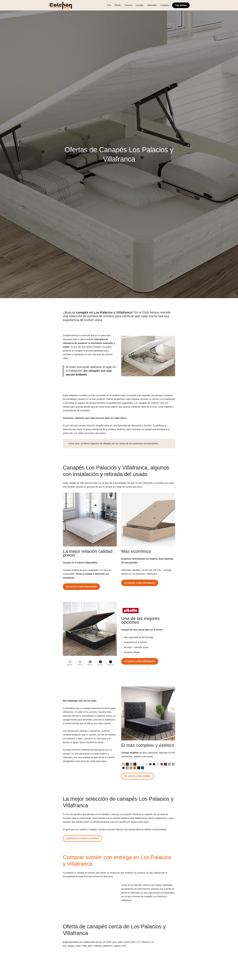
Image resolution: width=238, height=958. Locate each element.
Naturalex (152, 5)
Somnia (128, 5)
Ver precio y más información (81, 586)
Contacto (164, 5)
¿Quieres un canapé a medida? (82, 838)
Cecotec (140, 5)
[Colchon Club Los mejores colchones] (61, 5)
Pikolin (118, 5)
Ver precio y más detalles (137, 776)
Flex (109, 5)
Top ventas (181, 5)
